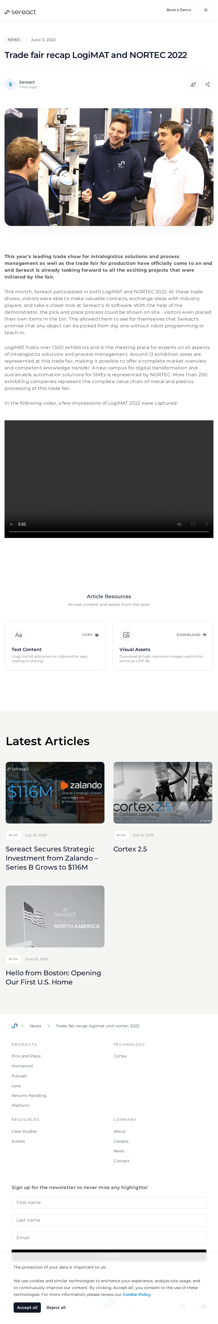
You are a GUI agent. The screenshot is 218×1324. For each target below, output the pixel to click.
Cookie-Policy (137, 1294)
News (35, 1025)
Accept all (27, 1307)
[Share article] (207, 84)
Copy (87, 635)
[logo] (20, 11)
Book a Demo (179, 10)
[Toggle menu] (205, 10)
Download (189, 635)
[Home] (14, 1026)
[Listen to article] (193, 84)
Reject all (56, 1307)
